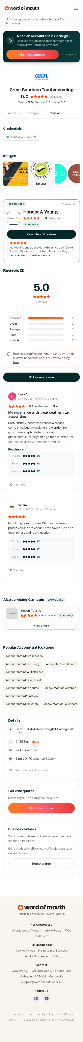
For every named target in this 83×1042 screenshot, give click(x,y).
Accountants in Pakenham (60, 703)
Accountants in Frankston (22, 703)
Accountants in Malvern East (23, 680)
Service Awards (25, 950)
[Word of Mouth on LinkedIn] (36, 998)
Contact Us (56, 976)
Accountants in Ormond (61, 664)
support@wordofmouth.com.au (41, 982)
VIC (8, 19)
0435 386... (27, 741)
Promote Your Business (52, 950)
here (16, 362)
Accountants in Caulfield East (24, 671)
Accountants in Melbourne (22, 687)
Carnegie (17, 19)
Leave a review (43, 377)
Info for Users (53, 930)
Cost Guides (42, 936)
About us (14, 113)
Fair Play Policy (44, 1014)
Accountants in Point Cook (22, 696)
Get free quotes (32, 54)
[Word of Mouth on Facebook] (46, 998)
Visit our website (26, 750)
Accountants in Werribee (60, 687)
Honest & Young (40, 212)
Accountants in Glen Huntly (23, 664)
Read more (16, 449)
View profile (41, 625)
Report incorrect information (33, 770)
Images (34, 113)
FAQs (67, 930)
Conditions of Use (21, 1014)
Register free (41, 863)
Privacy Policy (64, 1014)
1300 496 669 (20, 970)
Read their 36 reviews (41, 234)
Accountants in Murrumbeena (24, 655)
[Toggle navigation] (76, 8)
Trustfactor (20, 484)
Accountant (32, 19)
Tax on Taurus (30, 610)
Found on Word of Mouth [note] (47, 406)
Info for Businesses (37, 956)
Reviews (54, 113)
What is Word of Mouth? (27, 930)
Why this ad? (69, 204)
